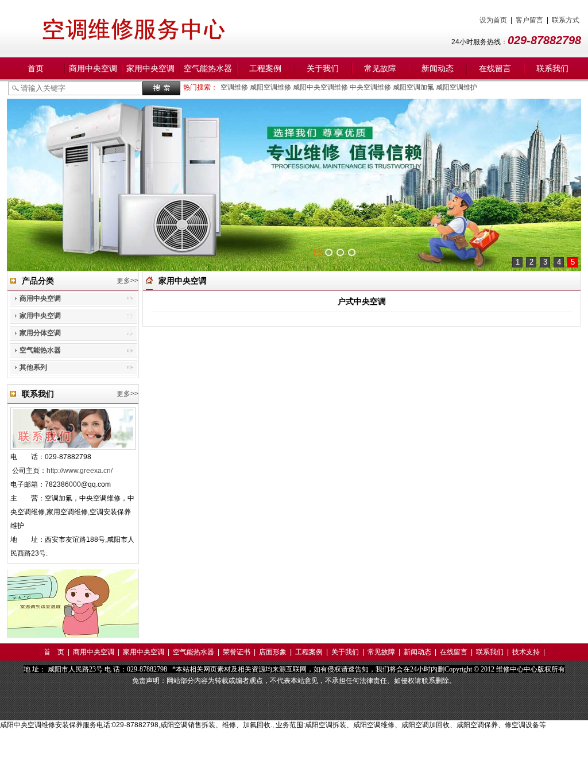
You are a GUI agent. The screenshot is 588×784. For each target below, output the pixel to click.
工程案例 (265, 68)
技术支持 (526, 652)
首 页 (54, 652)
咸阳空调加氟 (414, 87)
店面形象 (273, 652)
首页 (36, 68)
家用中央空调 (150, 68)
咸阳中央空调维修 (321, 87)
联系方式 (565, 20)
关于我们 (323, 68)
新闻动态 (437, 68)
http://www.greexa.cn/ (80, 471)
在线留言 (495, 68)
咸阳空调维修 (271, 87)
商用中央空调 (93, 68)
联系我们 (552, 68)
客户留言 (529, 20)
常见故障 (380, 68)
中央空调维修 (371, 87)
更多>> (127, 281)
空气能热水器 (208, 68)
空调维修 (235, 87)
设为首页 (493, 20)
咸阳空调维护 (457, 87)
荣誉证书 (236, 652)
